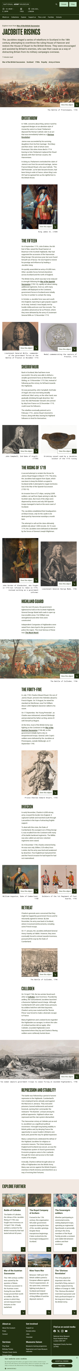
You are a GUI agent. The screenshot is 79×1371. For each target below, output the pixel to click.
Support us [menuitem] (32, 17)
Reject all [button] (62, 1366)
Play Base (5, 1346)
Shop (73, 4)
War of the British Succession (28, 26)
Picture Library (7, 1355)
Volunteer (29, 1337)
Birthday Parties (7, 1349)
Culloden (31, 997)
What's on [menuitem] (5, 17)
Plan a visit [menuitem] (42, 17)
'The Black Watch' (32, 633)
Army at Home (54, 62)
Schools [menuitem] (59, 17)
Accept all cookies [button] (61, 1361)
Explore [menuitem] (23, 17)
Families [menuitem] (51, 17)
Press (4, 1331)
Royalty (44, 62)
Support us (29, 1328)
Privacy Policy (39, 1365)
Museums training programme (36, 1346)
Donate (63, 4)
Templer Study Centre (9, 1352)
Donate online (30, 1331)
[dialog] (39, 1363)
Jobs (27, 1334)
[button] (27, 1368)
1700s (37, 62)
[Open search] (56, 4)
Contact (5, 1334)
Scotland (30, 62)
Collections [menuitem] (15, 17)
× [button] (77, 1358)
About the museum (8, 1328)
